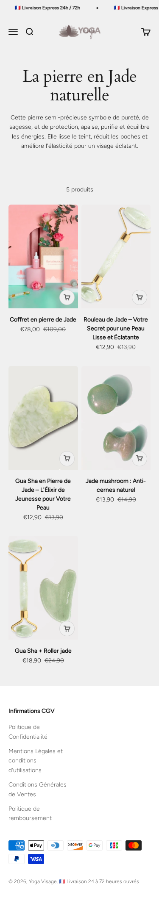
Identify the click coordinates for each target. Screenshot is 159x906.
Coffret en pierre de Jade (43, 319)
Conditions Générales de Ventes (37, 789)
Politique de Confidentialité (27, 731)
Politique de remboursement (30, 813)
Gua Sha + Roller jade (43, 650)
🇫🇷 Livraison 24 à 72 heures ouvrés (99, 881)
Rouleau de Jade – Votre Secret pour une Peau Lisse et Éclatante (116, 328)
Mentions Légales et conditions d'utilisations (35, 761)
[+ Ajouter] (67, 297)
